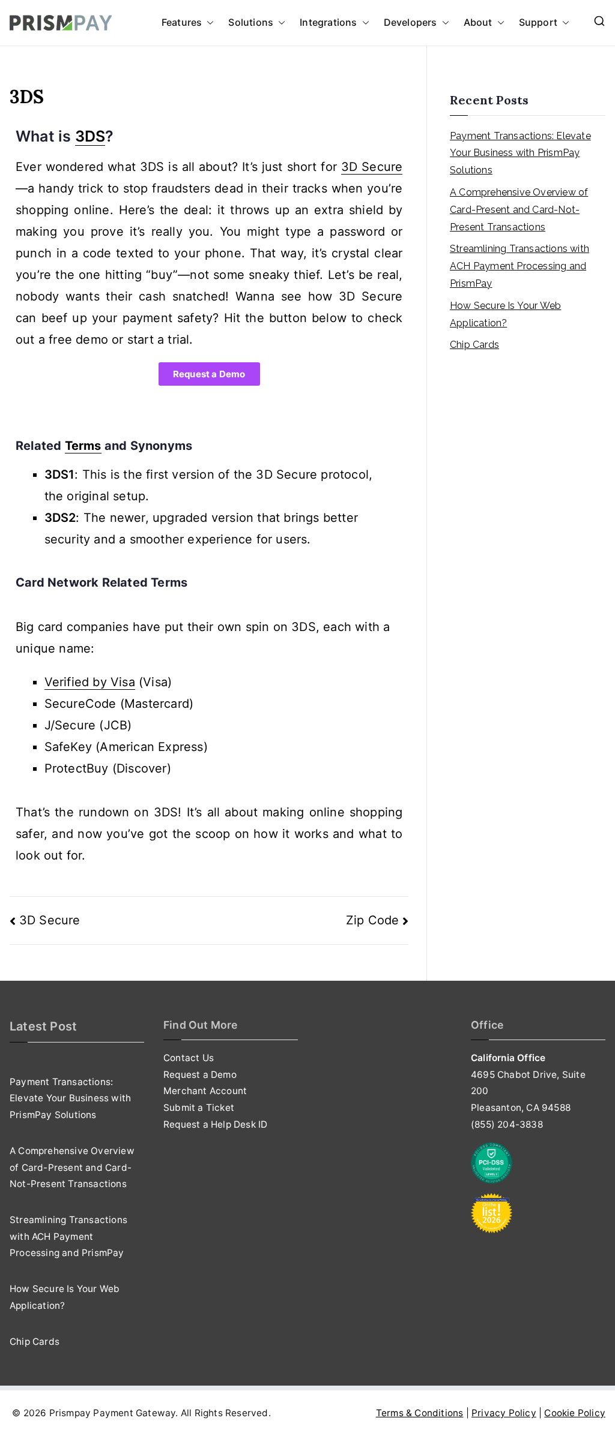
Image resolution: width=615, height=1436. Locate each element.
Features (182, 22)
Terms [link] (83, 445)
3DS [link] (90, 136)
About (478, 22)
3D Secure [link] (371, 167)
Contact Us (188, 1058)
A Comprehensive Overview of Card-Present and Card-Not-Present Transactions (519, 210)
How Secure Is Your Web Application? (505, 314)
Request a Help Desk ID (215, 1124)
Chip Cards (474, 344)
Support (538, 22)
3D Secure (49, 920)
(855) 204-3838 (507, 1124)
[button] (208, 23)
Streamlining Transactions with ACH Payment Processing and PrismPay (519, 266)
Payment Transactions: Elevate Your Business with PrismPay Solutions (520, 153)
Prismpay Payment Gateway (112, 1413)
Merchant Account (205, 1090)
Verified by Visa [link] (89, 682)
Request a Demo (200, 1074)
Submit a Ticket (198, 1107)
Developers (410, 22)
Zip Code (372, 920)
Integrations (328, 22)
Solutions (250, 22)
